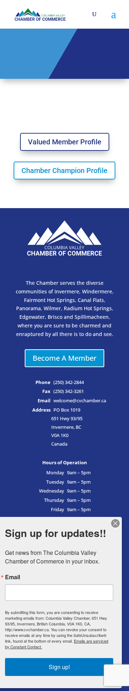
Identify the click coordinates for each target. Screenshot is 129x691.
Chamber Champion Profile (65, 170)
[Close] (115, 523)
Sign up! (59, 667)
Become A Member (64, 358)
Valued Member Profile (64, 142)
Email (12, 577)
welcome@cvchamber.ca (79, 401)
